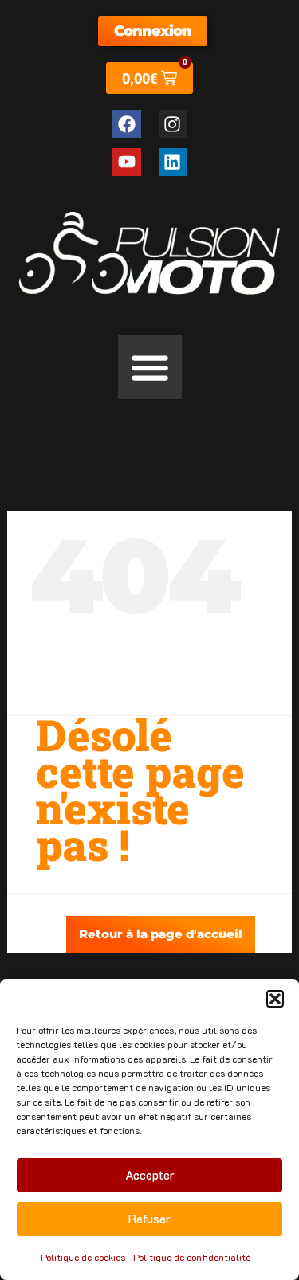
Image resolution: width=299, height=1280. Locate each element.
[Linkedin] (173, 162)
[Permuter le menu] (150, 367)
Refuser (149, 1219)
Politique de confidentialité (191, 1257)
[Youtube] (126, 162)
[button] (275, 999)
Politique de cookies (83, 1257)
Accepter (150, 1175)
